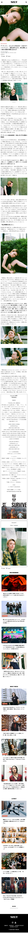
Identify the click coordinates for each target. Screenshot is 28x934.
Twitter (11, 525)
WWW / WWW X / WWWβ (14, 424)
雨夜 (6, 52)
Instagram (16, 525)
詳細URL (14, 400)
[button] (14, 906)
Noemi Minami (5, 51)
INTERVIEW (4, 43)
